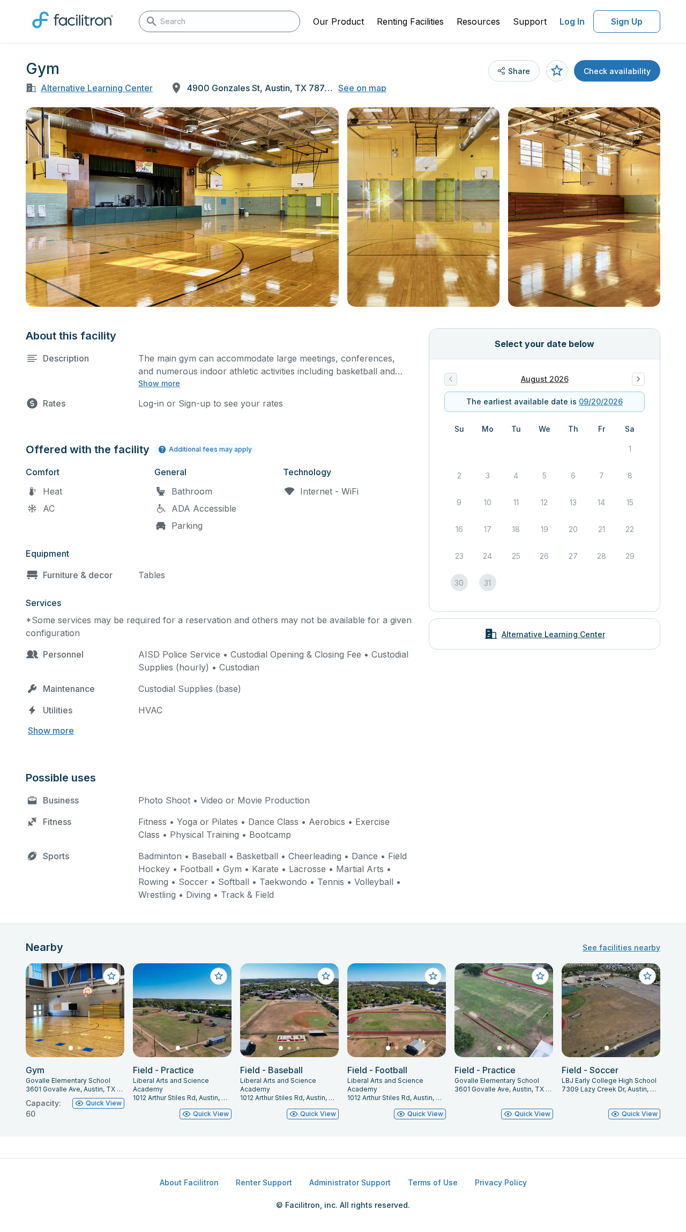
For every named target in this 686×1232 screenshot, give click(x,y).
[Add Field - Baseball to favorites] (325, 976)
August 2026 (545, 378)
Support (530, 21)
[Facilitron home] (73, 31)
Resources (478, 21)
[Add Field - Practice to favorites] (218, 976)
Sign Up (627, 21)
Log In (572, 21)
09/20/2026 (601, 401)
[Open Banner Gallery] (182, 207)
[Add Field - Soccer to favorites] (647, 976)
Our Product (338, 21)
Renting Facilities (410, 21)
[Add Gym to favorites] (557, 71)
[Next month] (638, 379)
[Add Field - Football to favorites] (433, 976)
